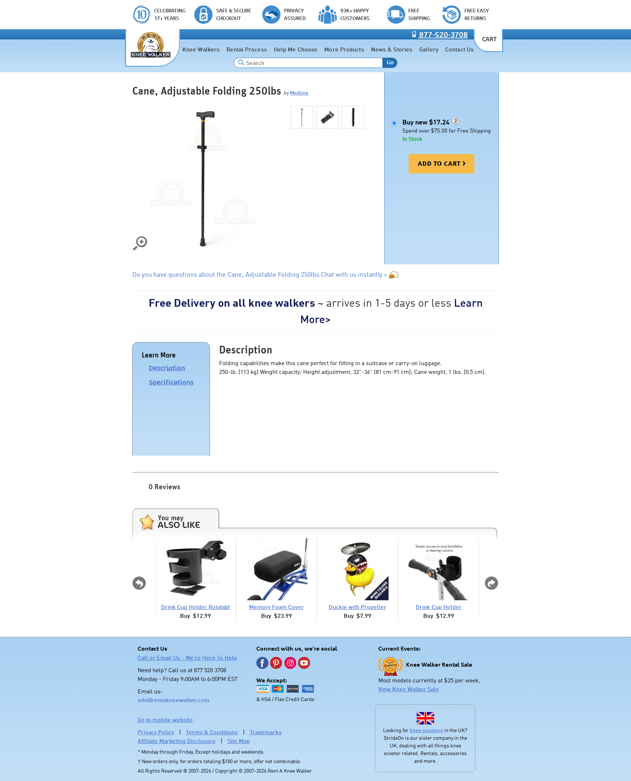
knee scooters (426, 730)
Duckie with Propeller (357, 606)
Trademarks (266, 732)
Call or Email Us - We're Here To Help (187, 657)
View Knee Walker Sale (408, 689)
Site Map (238, 740)
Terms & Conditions (212, 732)
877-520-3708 (443, 35)
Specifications (171, 382)
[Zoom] (205, 179)
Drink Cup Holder (439, 606)
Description (167, 368)
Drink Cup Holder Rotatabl (195, 606)
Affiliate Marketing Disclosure (176, 740)
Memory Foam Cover (276, 606)
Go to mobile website (165, 719)
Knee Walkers (200, 49)
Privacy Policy (156, 732)
